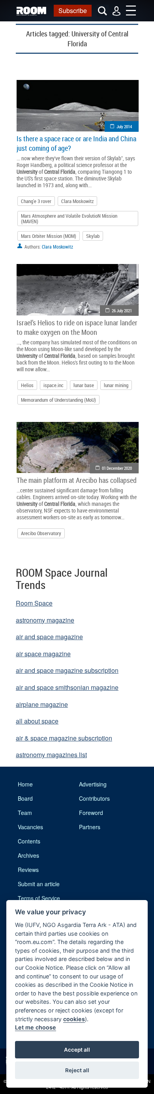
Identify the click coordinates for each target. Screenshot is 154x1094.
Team (25, 812)
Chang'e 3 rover (36, 201)
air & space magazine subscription (64, 738)
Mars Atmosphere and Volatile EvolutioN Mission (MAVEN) (69, 218)
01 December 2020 (117, 468)
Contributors (94, 798)
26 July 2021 (122, 310)
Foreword (91, 812)
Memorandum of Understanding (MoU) (58, 399)
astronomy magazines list (51, 754)
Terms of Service (39, 898)
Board (25, 798)
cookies (74, 1019)
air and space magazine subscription (67, 670)
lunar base (83, 385)
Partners (89, 827)
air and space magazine (49, 636)
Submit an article (39, 884)
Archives (28, 855)
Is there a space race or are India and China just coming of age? (76, 143)
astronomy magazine (45, 620)
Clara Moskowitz (77, 201)
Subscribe (72, 10)
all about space (37, 721)
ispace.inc (53, 385)
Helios (27, 385)
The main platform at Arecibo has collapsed (77, 480)
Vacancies (30, 827)
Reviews (28, 869)
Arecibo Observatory (41, 533)
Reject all (77, 1070)
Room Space (34, 603)
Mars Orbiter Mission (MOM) (48, 235)
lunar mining (116, 385)
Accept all (77, 1050)
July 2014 (124, 126)
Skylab (93, 235)
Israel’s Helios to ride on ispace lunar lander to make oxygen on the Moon (77, 327)
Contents (29, 841)
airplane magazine (42, 704)
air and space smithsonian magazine (67, 687)
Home (25, 784)
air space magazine (43, 653)
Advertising (93, 784)
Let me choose (35, 1027)
